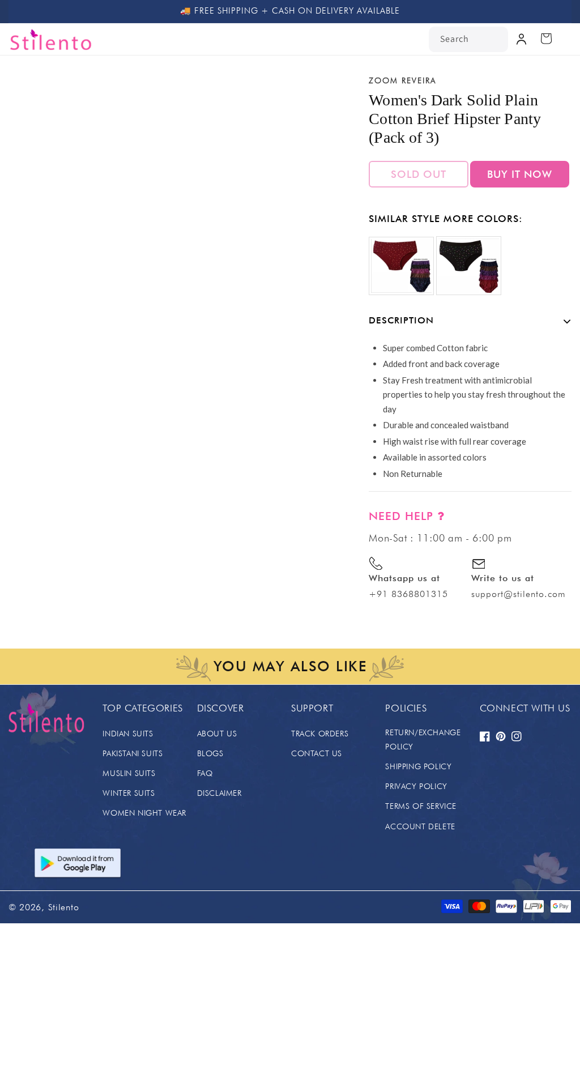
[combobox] (468, 39)
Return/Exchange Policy (422, 739)
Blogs (210, 753)
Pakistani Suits (133, 753)
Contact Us (316, 753)
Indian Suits (128, 733)
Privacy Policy (416, 786)
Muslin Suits (129, 773)
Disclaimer (219, 793)
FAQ (205, 773)
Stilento (63, 907)
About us (217, 733)
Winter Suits (129, 793)
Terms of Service (421, 806)
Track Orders (319, 733)
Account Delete (420, 826)
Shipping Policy (418, 766)
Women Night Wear (144, 812)
